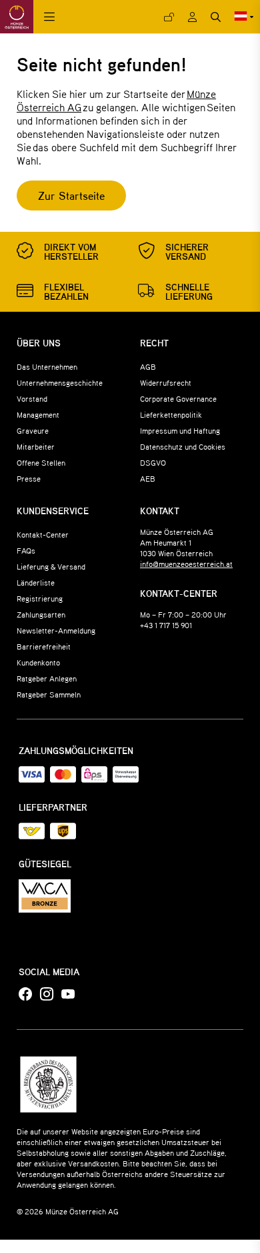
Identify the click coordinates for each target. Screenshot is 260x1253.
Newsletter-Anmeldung (56, 630)
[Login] (169, 17)
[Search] (216, 17)
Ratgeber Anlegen (47, 678)
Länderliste (36, 582)
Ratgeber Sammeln (49, 694)
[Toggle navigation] (49, 17)
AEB (147, 478)
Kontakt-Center (43, 534)
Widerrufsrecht (165, 382)
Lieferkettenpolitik (171, 414)
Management (38, 414)
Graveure (33, 430)
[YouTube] (68, 995)
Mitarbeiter (36, 446)
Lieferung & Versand (51, 566)
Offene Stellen (41, 462)
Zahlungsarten (41, 614)
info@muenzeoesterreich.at (186, 563)
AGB (148, 366)
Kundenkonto (38, 662)
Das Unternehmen (47, 366)
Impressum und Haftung (180, 430)
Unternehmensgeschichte (60, 382)
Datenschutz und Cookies (182, 446)
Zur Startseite (71, 196)
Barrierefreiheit (44, 646)
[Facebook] (25, 995)
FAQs (26, 550)
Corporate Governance (178, 398)
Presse (29, 478)
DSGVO (153, 462)
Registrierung (40, 598)
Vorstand (32, 398)
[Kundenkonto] (192, 17)
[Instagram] (46, 995)
